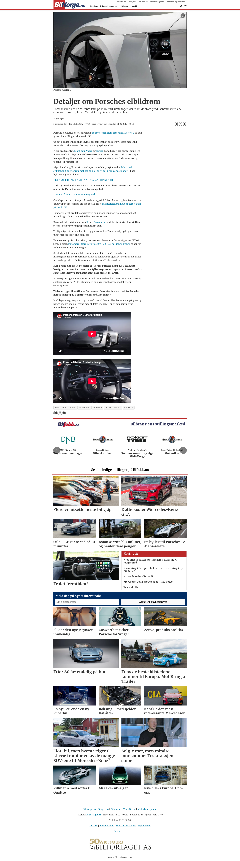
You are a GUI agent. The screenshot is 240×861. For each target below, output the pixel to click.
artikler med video (65, 408)
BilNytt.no (132, 2)
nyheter (97, 408)
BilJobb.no (143, 2)
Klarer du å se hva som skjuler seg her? (74, 194)
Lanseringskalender (110, 6)
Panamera (99, 222)
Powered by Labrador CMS (120, 857)
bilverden (84, 408)
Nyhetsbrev (144, 825)
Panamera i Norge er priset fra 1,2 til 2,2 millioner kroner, (99, 244)
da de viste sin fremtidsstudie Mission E (112, 132)
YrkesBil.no (121, 2)
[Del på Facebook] (176, 124)
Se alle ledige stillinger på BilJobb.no (120, 470)
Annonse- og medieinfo (176, 2)
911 (88, 222)
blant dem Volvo (83, 151)
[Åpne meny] (185, 6)
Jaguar (99, 151)
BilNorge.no (89, 809)
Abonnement (107, 825)
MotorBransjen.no (157, 2)
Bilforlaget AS (93, 814)
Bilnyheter (94, 6)
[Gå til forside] (69, 4)
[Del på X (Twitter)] (180, 124)
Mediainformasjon (126, 825)
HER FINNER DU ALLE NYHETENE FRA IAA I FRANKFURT (83, 180)
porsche (128, 408)
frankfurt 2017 (113, 408)
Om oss (94, 825)
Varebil (134, 6)
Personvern (120, 831)
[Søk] (180, 6)
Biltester (125, 6)
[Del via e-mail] (184, 124)
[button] (56, 450)
